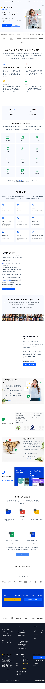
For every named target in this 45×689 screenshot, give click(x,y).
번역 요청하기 (22, 309)
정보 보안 (9, 642)
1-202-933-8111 (25, 668)
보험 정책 (9, 637)
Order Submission (36, 654)
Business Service (20, 637)
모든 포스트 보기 (22, 570)
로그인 (42, 1)
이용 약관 (3, 637)
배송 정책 (9, 640)
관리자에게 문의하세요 (32, 599)
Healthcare (35, 633)
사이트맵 (3, 631)
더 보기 (8, 138)
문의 (18, 638)
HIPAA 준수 (9, 635)
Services (19, 626)
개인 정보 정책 (4, 635)
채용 (2, 642)
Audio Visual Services (21, 632)
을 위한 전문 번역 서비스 (22, 123)
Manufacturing (36, 635)
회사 (2, 626)
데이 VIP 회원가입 (37, 1)
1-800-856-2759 (25, 665)
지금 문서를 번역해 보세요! (29, 458)
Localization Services (21, 635)
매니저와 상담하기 (16, 25)
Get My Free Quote (39, 657)
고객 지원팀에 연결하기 (7, 400)
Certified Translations (21, 630)
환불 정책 (9, 629)
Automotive (36, 629)
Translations (20, 629)
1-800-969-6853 (25, 666)
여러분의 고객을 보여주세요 (29, 364)
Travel (35, 638)
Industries (36, 626)
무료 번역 (3, 640)
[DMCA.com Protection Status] (40, 681)
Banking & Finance (35, 631)
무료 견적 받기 (7, 25)
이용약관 (3, 629)
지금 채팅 (20, 180)
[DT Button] (22, 39)
